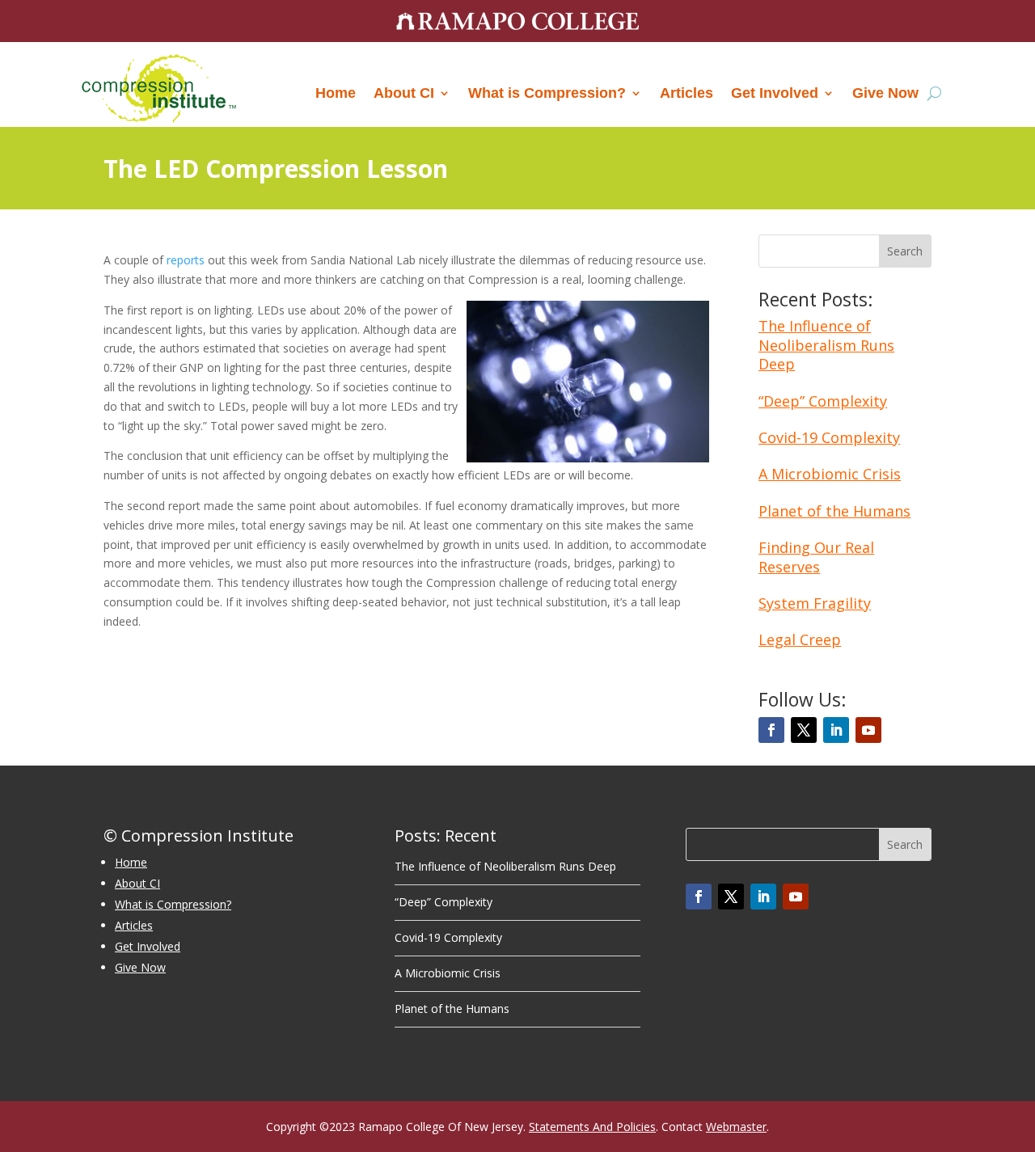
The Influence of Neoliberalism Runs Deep (826, 344)
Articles (686, 93)
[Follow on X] (804, 730)
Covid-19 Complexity (829, 437)
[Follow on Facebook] (771, 730)
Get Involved (774, 93)
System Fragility (814, 603)
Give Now (885, 93)
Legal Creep (799, 639)
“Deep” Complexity (822, 401)
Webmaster (736, 1126)
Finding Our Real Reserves (816, 557)
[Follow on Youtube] (868, 730)
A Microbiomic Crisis (829, 473)
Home (335, 93)
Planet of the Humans (834, 511)
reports (186, 260)
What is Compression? (547, 93)
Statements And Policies (592, 1126)
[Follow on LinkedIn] (836, 730)
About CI (404, 93)
